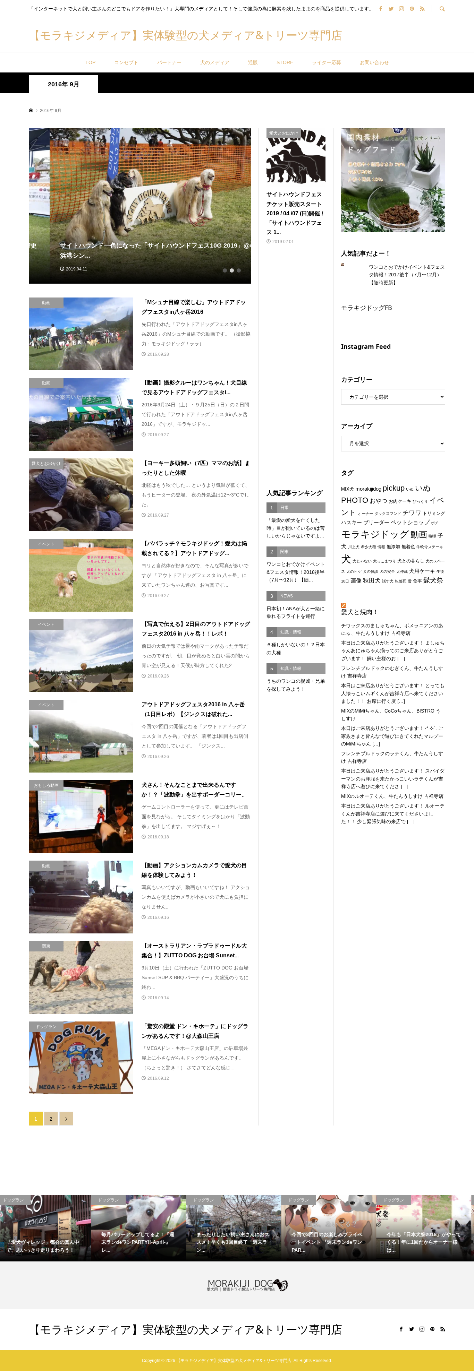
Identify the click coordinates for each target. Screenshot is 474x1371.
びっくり (420, 501)
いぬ (410, 489)
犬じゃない (362, 561)
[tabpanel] (140, 206)
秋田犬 (372, 580)
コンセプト (126, 62)
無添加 (393, 546)
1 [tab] (224, 270)
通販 (253, 62)
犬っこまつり (384, 561)
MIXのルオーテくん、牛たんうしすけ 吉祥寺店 (392, 796)
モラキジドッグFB (366, 307)
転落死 (400, 581)
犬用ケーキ (422, 571)
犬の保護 (370, 571)
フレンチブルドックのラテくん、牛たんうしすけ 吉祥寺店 (392, 757)
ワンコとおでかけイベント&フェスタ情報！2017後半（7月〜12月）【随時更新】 (407, 274)
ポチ (435, 523)
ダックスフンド (387, 513)
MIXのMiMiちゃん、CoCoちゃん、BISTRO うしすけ (391, 714)
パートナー (169, 62)
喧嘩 (432, 536)
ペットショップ (410, 522)
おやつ (378, 500)
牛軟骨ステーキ (429, 547)
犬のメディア (214, 62)
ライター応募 (326, 62)
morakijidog (368, 489)
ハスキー (351, 522)
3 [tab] (238, 270)
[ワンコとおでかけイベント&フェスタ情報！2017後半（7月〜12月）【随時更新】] (348, 264)
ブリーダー (376, 522)
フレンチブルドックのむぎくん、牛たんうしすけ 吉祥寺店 (392, 672)
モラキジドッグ (375, 534)
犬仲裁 (402, 571)
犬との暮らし (410, 560)
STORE (285, 62)
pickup (394, 488)
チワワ (412, 512)
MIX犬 (347, 489)
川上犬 (353, 547)
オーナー (365, 513)
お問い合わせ (374, 62)
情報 (381, 547)
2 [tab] (231, 270)
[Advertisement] (295, 368)
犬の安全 (387, 571)
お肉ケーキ (400, 501)
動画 (418, 534)
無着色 (408, 546)
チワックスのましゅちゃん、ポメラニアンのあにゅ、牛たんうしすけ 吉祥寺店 (392, 629)
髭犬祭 (433, 580)
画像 (356, 580)
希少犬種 (368, 547)
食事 (417, 581)
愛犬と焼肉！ (360, 611)
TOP (90, 62)
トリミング (434, 513)
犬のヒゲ (354, 571)
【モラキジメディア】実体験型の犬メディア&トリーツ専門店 (185, 34)
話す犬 (387, 581)
